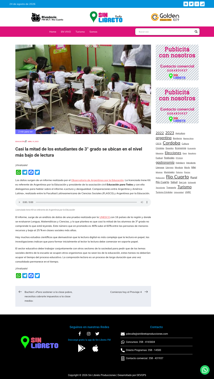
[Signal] (202, 4)
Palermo (179, 172)
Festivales (169, 157)
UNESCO (104, 217)
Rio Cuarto (177, 176)
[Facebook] (185, 4)
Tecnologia (160, 187)
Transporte (171, 187)
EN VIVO (66, 31)
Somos (93, 31)
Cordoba (171, 143)
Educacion (159, 153)
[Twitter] (191, 4)
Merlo (187, 167)
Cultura (185, 143)
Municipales (169, 172)
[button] (205, 370)
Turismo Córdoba (164, 192)
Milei (193, 167)
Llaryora (169, 167)
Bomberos (177, 138)
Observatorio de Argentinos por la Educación (97, 180)
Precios (187, 172)
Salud (174, 182)
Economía (192, 148)
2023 (169, 133)
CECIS (158, 143)
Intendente (191, 163)
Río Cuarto (162, 182)
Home (52, 31)
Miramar (159, 172)
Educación (19, 141)
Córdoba (160, 148)
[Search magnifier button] (196, 31)
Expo (185, 153)
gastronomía (165, 162)
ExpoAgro (192, 153)
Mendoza (179, 167)
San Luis (182, 182)
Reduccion (160, 178)
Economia (180, 148)
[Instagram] (196, 4)
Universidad (179, 192)
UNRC (188, 192)
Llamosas (160, 167)
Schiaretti (192, 182)
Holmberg (180, 162)
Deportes (170, 148)
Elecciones (173, 153)
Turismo (80, 31)
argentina (164, 138)
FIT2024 (179, 158)
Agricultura (180, 133)
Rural (193, 177)
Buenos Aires (188, 138)
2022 (160, 133)
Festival (159, 158)
